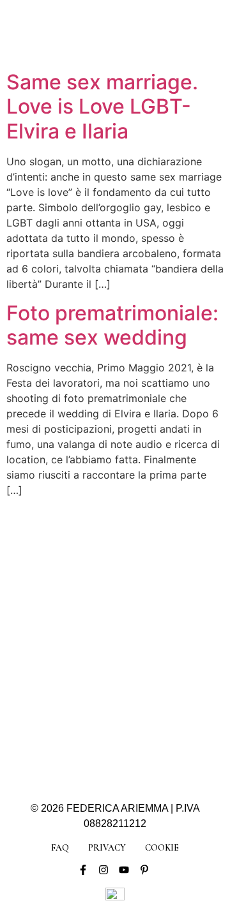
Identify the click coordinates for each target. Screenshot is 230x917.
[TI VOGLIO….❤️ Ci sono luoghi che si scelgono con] (158, 723)
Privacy (107, 847)
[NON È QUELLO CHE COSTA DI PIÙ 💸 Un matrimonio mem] (71, 671)
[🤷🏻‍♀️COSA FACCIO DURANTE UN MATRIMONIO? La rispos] (158, 671)
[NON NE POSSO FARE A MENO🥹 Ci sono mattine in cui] (71, 568)
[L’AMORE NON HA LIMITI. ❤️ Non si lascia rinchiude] (71, 723)
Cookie (162, 847)
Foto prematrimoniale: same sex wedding (112, 325)
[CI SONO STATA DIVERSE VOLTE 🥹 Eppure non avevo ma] (158, 568)
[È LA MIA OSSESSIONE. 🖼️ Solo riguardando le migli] (158, 620)
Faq (60, 847)
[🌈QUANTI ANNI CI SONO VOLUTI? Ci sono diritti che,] (71, 620)
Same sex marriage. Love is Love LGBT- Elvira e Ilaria (102, 107)
